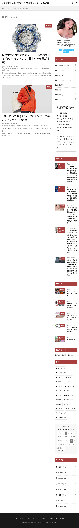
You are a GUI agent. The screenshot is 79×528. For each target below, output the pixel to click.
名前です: (60, 40)
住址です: (61, 44)
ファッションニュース (65, 80)
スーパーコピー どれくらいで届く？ (72, 294)
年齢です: (60, 42)
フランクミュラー (62, 413)
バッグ (60, 75)
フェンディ (60, 408)
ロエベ (67, 390)
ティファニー (71, 408)
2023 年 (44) (61, 484)
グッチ (59, 390)
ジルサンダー (44, 125)
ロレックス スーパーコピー (65, 119)
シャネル (70, 381)
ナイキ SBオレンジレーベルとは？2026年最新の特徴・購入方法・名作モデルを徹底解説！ (72, 195)
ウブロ (59, 395)
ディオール (60, 381)
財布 (60, 95)
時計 (60, 85)
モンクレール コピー (63, 122)
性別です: (69, 42)
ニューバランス (61, 417)
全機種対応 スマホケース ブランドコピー (72, 306)
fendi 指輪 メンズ (72, 340)
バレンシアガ (69, 395)
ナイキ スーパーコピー (64, 127)
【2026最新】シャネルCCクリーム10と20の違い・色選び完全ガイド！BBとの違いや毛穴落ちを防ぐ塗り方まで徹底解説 (72, 174)
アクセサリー (63, 65)
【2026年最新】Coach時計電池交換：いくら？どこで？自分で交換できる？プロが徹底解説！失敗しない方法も (72, 215)
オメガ (59, 399)
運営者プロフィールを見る (67, 50)
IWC (58, 130)
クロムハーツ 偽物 (63, 124)
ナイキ (70, 377)
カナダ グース (69, 399)
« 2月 (58, 451)
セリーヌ (59, 386)
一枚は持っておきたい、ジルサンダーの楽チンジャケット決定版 (26, 118)
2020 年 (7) (61, 500)
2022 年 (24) (61, 489)
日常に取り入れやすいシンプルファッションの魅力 (25, 3)
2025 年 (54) (61, 473)
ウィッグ (61, 70)
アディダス (69, 404)
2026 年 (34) (61, 467)
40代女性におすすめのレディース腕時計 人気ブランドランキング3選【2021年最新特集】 (26, 59)
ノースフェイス (61, 373)
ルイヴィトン (61, 368)
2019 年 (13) (61, 506)
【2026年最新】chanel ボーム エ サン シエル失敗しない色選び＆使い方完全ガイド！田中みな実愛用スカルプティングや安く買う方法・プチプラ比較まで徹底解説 (72, 241)
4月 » (62, 451)
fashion (59, 404)
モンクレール (70, 386)
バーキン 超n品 (62, 113)
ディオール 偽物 (62, 116)
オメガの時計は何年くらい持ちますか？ (72, 329)
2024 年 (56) (61, 478)
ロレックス (10, 70)
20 (71, 440)
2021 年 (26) (61, 495)
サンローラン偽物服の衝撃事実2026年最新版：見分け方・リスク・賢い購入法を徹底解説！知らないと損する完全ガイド (72, 267)
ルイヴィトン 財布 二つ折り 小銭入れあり (72, 318)
